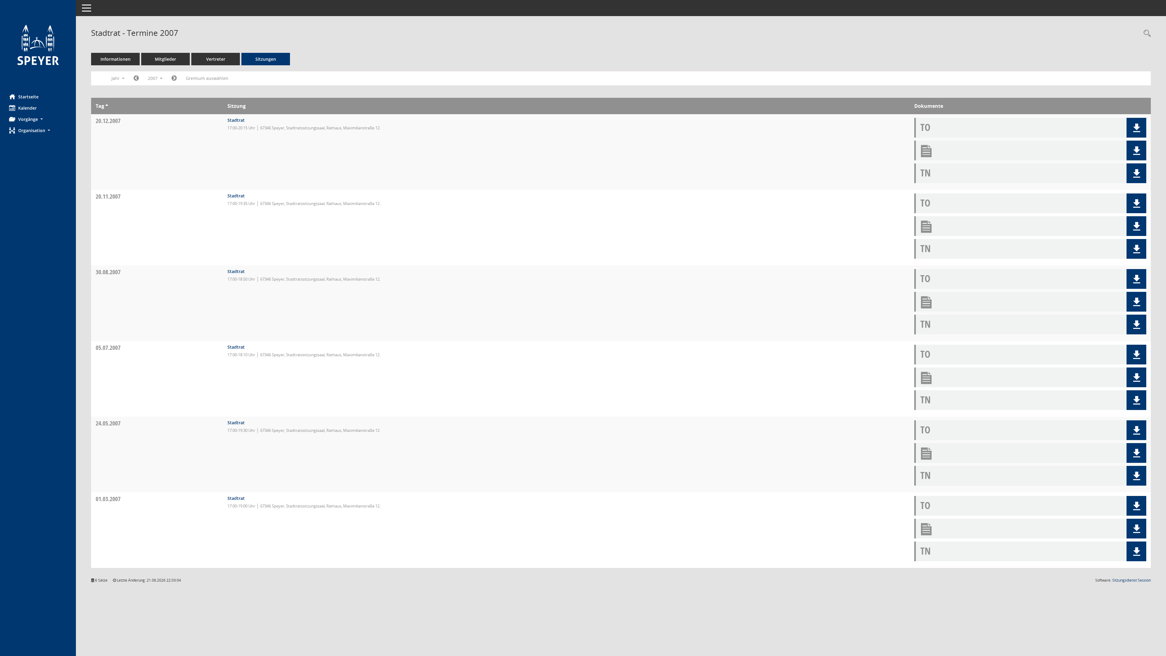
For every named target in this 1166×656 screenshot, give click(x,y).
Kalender (27, 108)
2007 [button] (153, 78)
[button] (38, 119)
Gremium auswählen (207, 78)
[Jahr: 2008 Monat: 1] (174, 78)
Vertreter (215, 59)
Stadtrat (236, 120)
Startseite (28, 97)
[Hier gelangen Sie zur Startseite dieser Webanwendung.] (38, 45)
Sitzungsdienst (1131, 580)
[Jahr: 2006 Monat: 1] (136, 78)
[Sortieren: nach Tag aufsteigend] (106, 106)
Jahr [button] (116, 78)
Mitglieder (165, 59)
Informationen (116, 59)
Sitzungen (265, 59)
